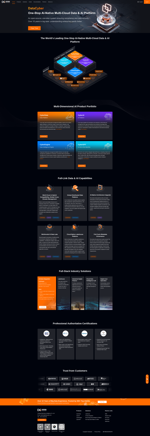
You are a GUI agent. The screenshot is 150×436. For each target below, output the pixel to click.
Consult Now (42, 307)
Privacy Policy (97, 431)
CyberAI (78, 415)
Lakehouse (87, 413)
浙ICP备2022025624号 (107, 431)
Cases (30, 1)
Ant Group (107, 417)
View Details (58, 129)
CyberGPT (78, 419)
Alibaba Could (108, 415)
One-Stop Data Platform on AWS (92, 419)
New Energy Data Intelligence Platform (93, 417)
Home (13, 1)
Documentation (37, 1)
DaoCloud (107, 419)
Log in (147, 1)
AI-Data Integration (89, 415)
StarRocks (107, 421)
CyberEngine (79, 417)
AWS (106, 413)
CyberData (78, 413)
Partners (44, 1)
